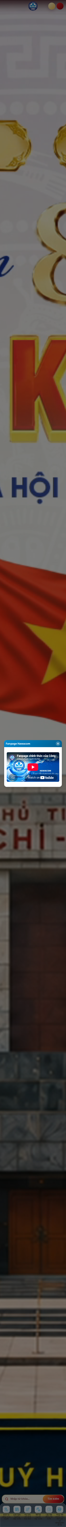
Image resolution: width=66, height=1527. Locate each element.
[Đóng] (58, 743)
